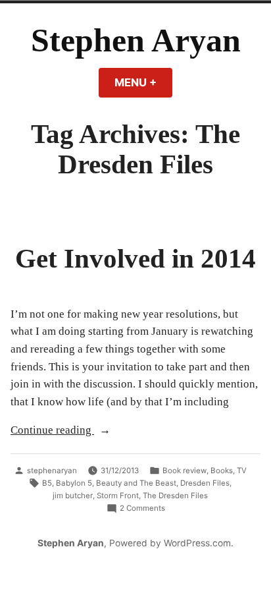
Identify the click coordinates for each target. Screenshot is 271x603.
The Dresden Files (175, 495)
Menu (143, 82)
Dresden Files (205, 483)
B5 (47, 483)
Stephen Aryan (136, 40)
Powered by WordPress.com (170, 543)
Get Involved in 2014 (135, 258)
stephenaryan (52, 470)
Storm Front (118, 495)
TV (242, 470)
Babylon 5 (74, 483)
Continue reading (73, 431)
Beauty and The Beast (136, 483)
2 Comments (142, 509)
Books (221, 470)
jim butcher (73, 495)
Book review (184, 470)
